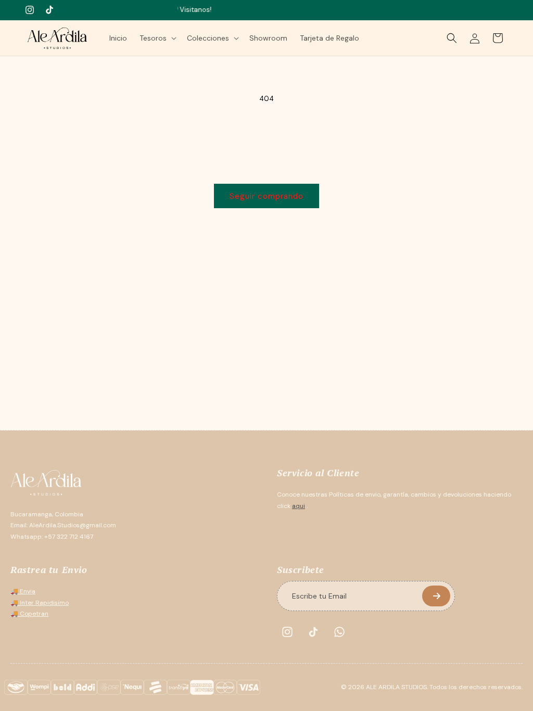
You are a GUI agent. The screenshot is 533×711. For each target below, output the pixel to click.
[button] (157, 38)
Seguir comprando (266, 196)
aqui (298, 506)
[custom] (287, 631)
